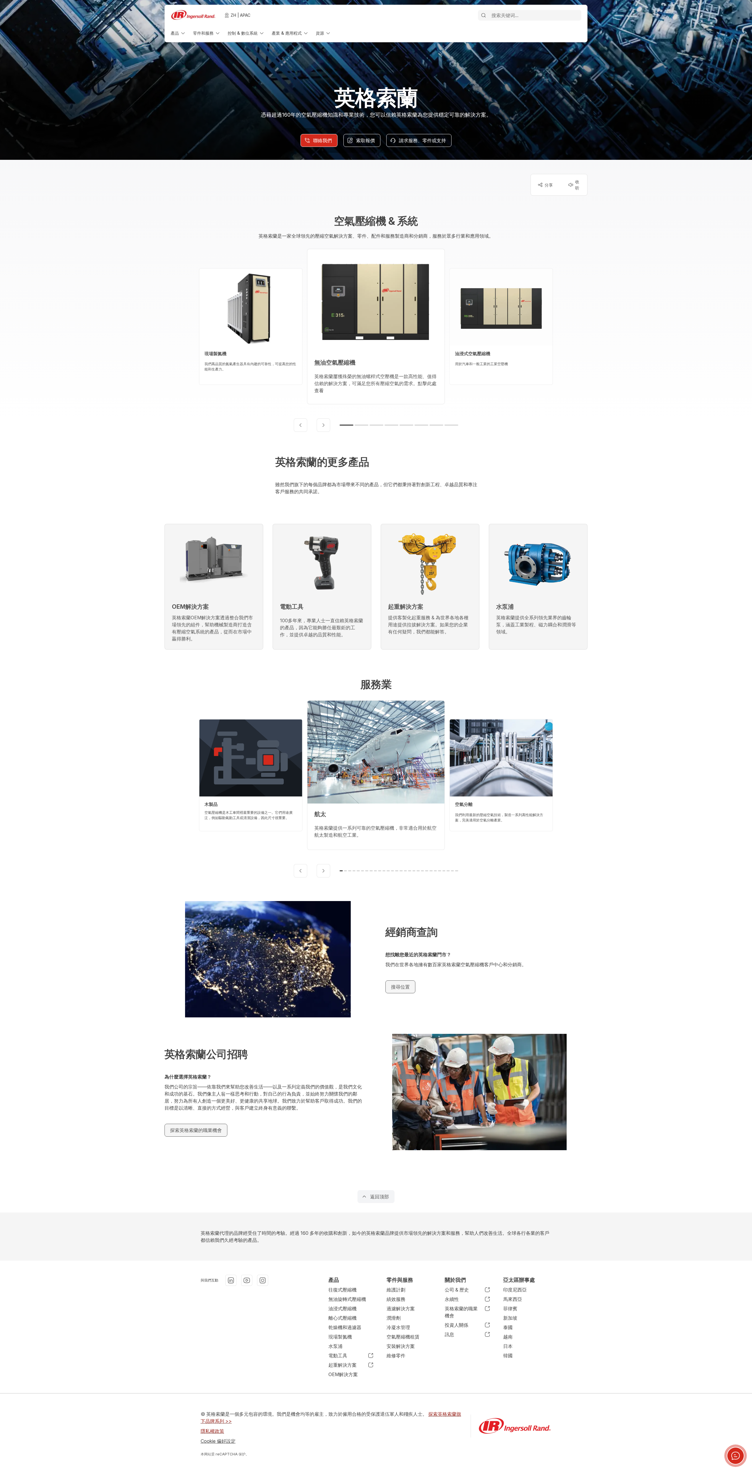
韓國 (508, 1355)
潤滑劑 (394, 1318)
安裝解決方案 (401, 1346)
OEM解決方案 (343, 1374)
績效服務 (396, 1299)
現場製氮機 (340, 1337)
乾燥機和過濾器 (344, 1327)
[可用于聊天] (735, 1455)
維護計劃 (396, 1290)
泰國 (508, 1327)
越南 (508, 1337)
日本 (508, 1346)
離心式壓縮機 (342, 1318)
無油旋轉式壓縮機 (347, 1299)
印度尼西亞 (515, 1290)
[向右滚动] (323, 425)
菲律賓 (510, 1308)
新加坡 (510, 1318)
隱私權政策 (212, 1431)
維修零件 (396, 1355)
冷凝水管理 (398, 1327)
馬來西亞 (512, 1299)
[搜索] (483, 15)
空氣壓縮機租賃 (403, 1337)
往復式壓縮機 (342, 1290)
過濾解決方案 (401, 1308)
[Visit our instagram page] (262, 1280)
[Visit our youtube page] (246, 1280)
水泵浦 (335, 1346)
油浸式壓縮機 (342, 1308)
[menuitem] (178, 33)
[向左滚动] (300, 425)
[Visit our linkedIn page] (230, 1280)
